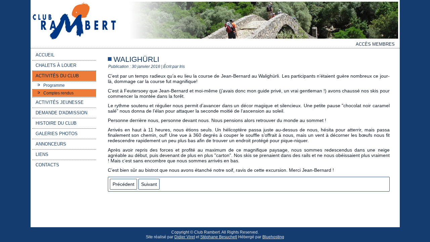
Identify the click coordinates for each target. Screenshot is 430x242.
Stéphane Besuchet (218, 237)
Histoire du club (56, 123)
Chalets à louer (56, 65)
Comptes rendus (58, 93)
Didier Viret (184, 237)
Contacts (47, 164)
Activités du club (57, 75)
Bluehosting (273, 237)
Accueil (45, 54)
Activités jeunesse (60, 102)
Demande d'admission (61, 112)
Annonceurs (51, 144)
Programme (54, 85)
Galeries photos (57, 133)
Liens (42, 154)
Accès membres (375, 44)
